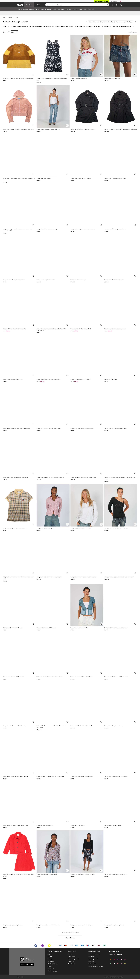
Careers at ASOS (72, 956)
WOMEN (29, 5)
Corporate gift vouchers (93, 959)
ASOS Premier (51, 961)
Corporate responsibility (73, 959)
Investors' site (71, 961)
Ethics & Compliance (52, 971)
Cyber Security (71, 964)
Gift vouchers (91, 956)
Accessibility (120, 977)
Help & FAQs (114, 1)
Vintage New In (93, 22)
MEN (38, 5)
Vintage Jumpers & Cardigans (124, 22)
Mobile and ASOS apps (93, 954)
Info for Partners (92, 964)
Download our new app (101, 1)
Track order (50, 956)
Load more (70, 938)
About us (70, 954)
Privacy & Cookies (108, 977)
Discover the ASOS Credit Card (95, 966)
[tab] (20, 9)
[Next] (136, 22)
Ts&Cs (115, 977)
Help (49, 954)
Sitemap (50, 966)
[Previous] (86, 22)
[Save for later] (33, 75)
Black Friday (91, 961)
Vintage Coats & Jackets (107, 22)
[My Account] (113, 4)
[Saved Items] (117, 4)
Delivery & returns (52, 959)
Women (10, 17)
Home (4, 17)
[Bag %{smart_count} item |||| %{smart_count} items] (121, 4)
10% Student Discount (53, 964)
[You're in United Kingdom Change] (121, 1)
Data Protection (51, 968)
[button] (110, 959)
